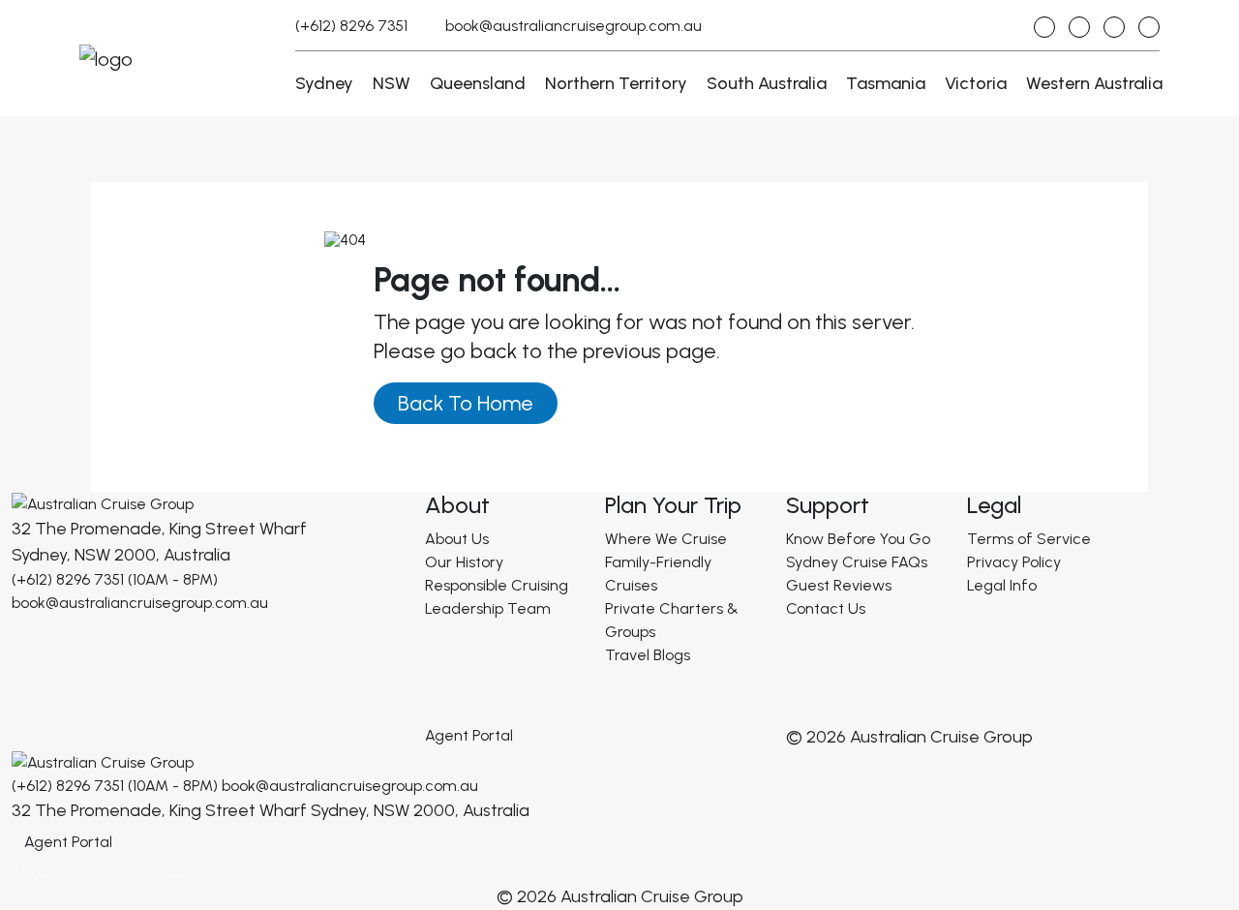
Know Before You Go (858, 539)
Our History (464, 562)
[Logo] (103, 503)
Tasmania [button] (885, 83)
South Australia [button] (767, 83)
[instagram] (1044, 27)
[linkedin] (1149, 27)
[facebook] (1079, 27)
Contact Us (825, 608)
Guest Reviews (838, 585)
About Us (457, 539)
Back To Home (465, 403)
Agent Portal (469, 735)
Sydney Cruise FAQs (856, 562)
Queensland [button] (478, 83)
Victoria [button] (976, 83)
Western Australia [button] (1094, 83)
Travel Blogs (647, 655)
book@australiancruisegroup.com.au (573, 25)
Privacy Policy (1014, 562)
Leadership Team (488, 608)
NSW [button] (391, 83)
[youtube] (1114, 27)
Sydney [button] (324, 83)
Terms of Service (1029, 539)
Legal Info (1002, 585)
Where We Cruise (666, 539)
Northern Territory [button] (616, 83)
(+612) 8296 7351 (351, 25)
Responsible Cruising (496, 585)
